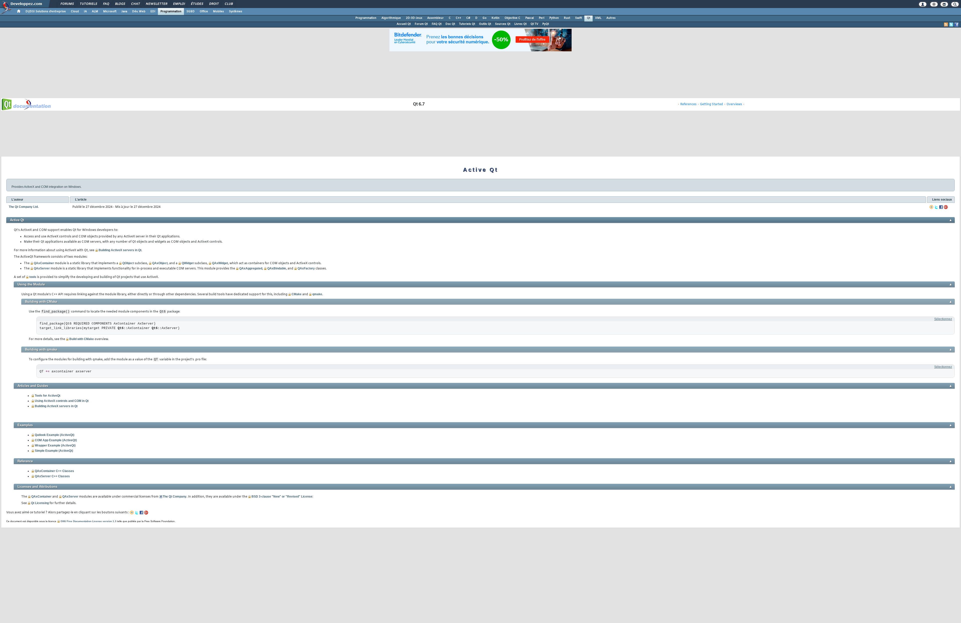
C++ (458, 18)
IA (85, 11)
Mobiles (218, 11)
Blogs (119, 4)
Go (485, 18)
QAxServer (42, 268)
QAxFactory (306, 268)
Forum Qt (421, 24)
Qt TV (534, 24)
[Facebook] (941, 207)
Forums (67, 4)
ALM (95, 11)
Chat (135, 4)
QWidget (188, 263)
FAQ (105, 4)
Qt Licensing (40, 503)
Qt (588, 18)
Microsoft (109, 11)
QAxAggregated (250, 268)
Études (196, 4)
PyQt (545, 24)
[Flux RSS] (946, 25)
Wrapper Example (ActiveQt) (55, 445)
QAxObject (160, 263)
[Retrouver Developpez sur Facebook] (956, 25)
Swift (578, 18)
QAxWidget (220, 263)
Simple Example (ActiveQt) (54, 450)
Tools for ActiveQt (47, 395)
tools (32, 277)
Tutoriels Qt (467, 24)
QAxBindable (276, 268)
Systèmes (235, 11)
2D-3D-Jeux (414, 18)
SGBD (190, 11)
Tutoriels (88, 4)
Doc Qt (450, 24)
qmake (317, 294)
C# (468, 18)
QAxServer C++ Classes (52, 476)
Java (124, 11)
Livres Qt (520, 24)
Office (204, 11)
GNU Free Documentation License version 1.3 (88, 521)
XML (598, 18)
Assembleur (435, 18)
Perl (541, 18)
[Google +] (946, 207)
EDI (152, 11)
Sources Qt (502, 24)
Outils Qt (485, 24)
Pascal (529, 18)
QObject (128, 263)
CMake (297, 294)
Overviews (734, 104)
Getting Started (711, 104)
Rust (567, 18)
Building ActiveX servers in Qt (120, 250)
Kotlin (496, 18)
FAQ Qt (436, 24)
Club (228, 4)
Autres (611, 18)
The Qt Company (174, 496)
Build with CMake (81, 339)
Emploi (178, 4)
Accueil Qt (404, 24)
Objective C (512, 18)
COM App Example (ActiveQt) (56, 440)
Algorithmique (391, 18)
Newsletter (156, 4)
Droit (213, 4)
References (688, 104)
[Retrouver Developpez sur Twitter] (951, 25)
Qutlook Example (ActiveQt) (54, 435)
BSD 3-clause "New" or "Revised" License (282, 496)
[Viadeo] (931, 207)
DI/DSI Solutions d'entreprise (46, 11)
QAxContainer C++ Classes (54, 471)
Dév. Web (138, 11)
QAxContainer (44, 263)
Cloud (75, 11)
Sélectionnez (943, 319)
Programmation (170, 11)
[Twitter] (936, 207)
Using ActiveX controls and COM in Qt (62, 401)
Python (554, 18)
